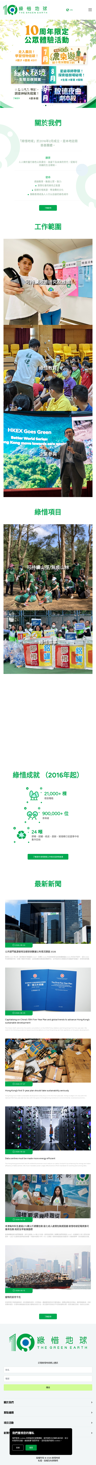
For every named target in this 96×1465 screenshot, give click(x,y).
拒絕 (18, 1447)
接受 (31, 1447)
